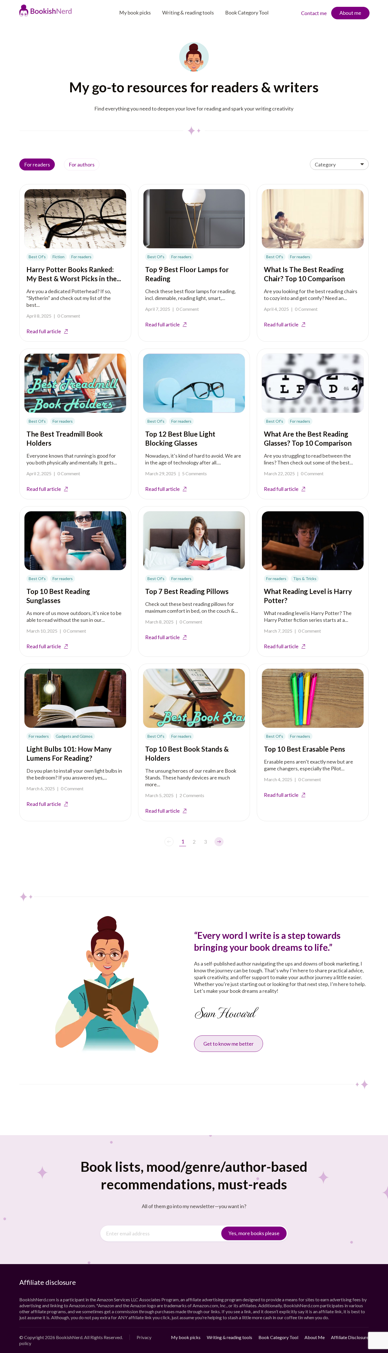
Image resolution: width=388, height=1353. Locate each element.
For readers (37, 164)
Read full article (43, 331)
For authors (82, 164)
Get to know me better (228, 1044)
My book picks (135, 12)
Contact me (314, 13)
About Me (314, 1337)
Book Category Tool (247, 12)
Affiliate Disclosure (350, 1337)
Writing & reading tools (188, 12)
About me (350, 13)
